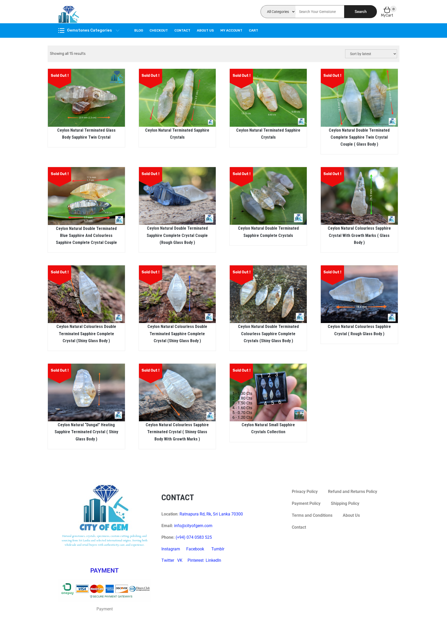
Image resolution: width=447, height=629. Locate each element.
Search (361, 11)
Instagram (170, 548)
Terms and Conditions (312, 515)
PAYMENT (104, 570)
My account (231, 30)
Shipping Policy (345, 503)
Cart (253, 30)
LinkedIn (213, 560)
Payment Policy (306, 503)
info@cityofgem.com (193, 525)
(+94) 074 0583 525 (194, 537)
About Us (205, 30)
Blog (138, 30)
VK (179, 560)
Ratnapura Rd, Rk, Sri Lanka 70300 (211, 514)
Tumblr (217, 548)
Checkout (159, 30)
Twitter (167, 560)
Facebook (195, 548)
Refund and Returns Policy (352, 491)
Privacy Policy (305, 491)
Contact (182, 30)
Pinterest (196, 560)
